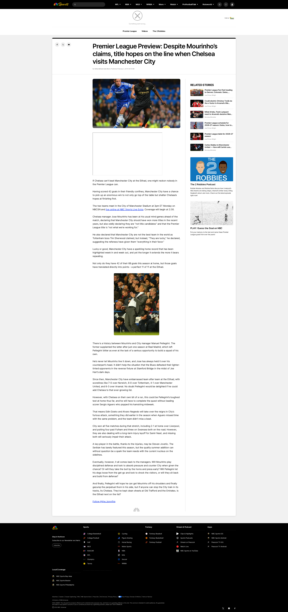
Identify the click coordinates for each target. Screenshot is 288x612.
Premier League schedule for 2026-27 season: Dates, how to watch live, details (218, 124)
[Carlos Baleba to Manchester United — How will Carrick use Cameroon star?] (196, 147)
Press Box (96, 597)
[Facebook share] (57, 44)
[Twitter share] (63, 44)
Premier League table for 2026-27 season (219, 135)
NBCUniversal (64, 600)
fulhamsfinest (99, 69)
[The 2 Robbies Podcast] (211, 169)
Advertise (55, 597)
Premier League (130, 31)
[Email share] (69, 44)
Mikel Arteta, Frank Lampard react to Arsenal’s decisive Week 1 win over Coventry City (219, 113)
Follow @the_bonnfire (104, 501)
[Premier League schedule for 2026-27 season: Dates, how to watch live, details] (196, 125)
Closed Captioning (70, 597)
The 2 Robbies (159, 31)
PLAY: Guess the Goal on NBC (206, 228)
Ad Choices (103, 597)
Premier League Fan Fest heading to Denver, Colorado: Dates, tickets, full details (218, 91)
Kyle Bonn (107, 69)
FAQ (78, 597)
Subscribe (57, 545)
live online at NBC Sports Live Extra (124, 209)
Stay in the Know (58, 537)
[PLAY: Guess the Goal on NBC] (211, 213)
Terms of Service (147, 597)
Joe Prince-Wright (210, 95)
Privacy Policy (112, 597)
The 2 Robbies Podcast (202, 184)
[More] (219, 4)
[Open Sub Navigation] (120, 4)
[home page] (61, 4)
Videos (145, 31)
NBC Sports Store (86, 597)
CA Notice (138, 597)
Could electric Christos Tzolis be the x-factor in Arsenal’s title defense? (218, 102)
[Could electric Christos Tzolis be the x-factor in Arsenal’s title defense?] (196, 103)
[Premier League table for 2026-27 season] (196, 136)
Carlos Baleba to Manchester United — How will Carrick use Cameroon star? (217, 146)
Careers (61, 597)
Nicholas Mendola (210, 117)
